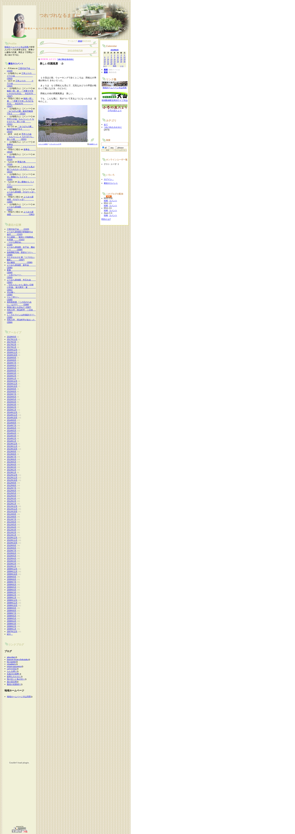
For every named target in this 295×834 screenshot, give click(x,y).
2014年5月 (11, 431)
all (106, 148)
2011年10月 (12, 511)
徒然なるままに (14, 676)
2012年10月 (12, 480)
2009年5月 (11, 587)
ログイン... (109, 179)
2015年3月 (11, 404)
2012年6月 (11, 491)
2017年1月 (11, 347)
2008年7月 (11, 613)
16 (115, 59)
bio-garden (11, 662)
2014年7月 (11, 425)
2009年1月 (11, 597)
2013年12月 (12, 444)
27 (105, 64)
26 (124, 61)
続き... (10, 634)
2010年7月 (11, 551)
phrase (121, 148)
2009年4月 (11, 590)
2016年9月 (11, 357)
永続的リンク (93, 144)
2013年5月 (11, 462)
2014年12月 (12, 412)
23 (115, 61)
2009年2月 (11, 595)
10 (118, 57)
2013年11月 (12, 446)
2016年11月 (12, 352)
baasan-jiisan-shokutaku (17, 659)
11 (121, 57)
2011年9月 (11, 514)
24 (118, 61)
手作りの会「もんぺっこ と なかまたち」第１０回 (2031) (20, 121)
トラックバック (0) (55, 144)
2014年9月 (11, 420)
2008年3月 (11, 624)
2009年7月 (11, 582)
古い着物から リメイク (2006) (20, 184)
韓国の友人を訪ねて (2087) (19, 307)
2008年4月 (11, 621)
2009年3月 (11, 592)
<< (104, 66)
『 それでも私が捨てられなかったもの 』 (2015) (22, 169)
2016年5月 (11, 368)
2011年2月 (11, 532)
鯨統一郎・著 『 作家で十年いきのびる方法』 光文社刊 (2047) (25, 93)
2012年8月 (11, 485)
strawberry (11, 664)
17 (118, 59)
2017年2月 (11, 344)
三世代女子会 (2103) (18, 229)
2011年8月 (11, 517)
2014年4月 (11, 433)
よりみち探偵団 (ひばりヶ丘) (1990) (20, 199)
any (112, 148)
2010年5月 (11, 556)
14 (108, 59)
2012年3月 (11, 498)
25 (121, 61)
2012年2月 (11, 501)
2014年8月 (11, 423)
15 (111, 59)
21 (108, 61)
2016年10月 (12, 355)
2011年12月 (12, 506)
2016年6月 (11, 365)
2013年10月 (12, 449)
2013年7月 (11, 457)
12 (124, 57)
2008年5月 (11, 618)
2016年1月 (11, 378)
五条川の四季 (13, 674)
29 (111, 64)
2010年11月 (12, 540)
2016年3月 (11, 373)
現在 (114, 66)
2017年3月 (11, 342)
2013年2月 (11, 470)
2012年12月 (12, 475)
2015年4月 (11, 402)
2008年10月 (12, 605)
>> (122, 66)
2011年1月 (11, 535)
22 (111, 61)
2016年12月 (12, 350)
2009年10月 (12, 574)
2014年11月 (12, 415)
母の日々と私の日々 (16, 679)
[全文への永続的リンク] (39, 59)
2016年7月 (11, 363)
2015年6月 (11, 397)
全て (106, 124)
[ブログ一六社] (20, 831)
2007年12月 (12, 631)
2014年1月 (11, 441)
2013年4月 (11, 464)
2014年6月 (11, 428)
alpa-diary (11, 657)
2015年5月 (11, 399)
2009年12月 (12, 569)
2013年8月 (11, 454)
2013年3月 (11, 467)
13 (105, 59)
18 (121, 59)
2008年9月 (11, 608)
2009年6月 (11, 584)
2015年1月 (11, 410)
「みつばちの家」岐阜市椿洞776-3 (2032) (20, 129)
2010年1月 (11, 566)
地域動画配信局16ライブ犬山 (115, 100)
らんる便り (12, 671)
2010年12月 (12, 537)
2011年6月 (11, 522)
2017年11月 (12, 339)
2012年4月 (11, 496)
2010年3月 (11, 561)
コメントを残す (43, 144)
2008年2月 (11, 626)
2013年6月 (11, 459)
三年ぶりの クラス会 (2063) (22, 76)
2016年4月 (11, 371)
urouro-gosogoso (14, 666)
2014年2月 (11, 438)
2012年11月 (12, 477)
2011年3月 (11, 530)
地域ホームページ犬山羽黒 (16, 47)
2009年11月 (12, 571)
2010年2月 (11, 564)
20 (105, 61)
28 (108, 64)
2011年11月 (12, 509)
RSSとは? (106, 219)
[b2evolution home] (20, 828)
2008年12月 (12, 600)
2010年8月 (11, 548)
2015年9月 (11, 389)
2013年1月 (11, 472)
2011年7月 (11, 519)
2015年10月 (12, 386)
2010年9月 (11, 545)
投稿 (106, 200)
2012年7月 (11, 488)
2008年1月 (11, 629)
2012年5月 (11, 493)
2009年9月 (11, 577)
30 (115, 64)
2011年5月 (11, 524)
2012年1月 (11, 504)
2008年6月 (11, 616)
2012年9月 (11, 483)
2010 (80, 41)
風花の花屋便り (14, 684)
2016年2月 (11, 376)
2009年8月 (11, 579)
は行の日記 (12, 669)
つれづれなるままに (65, 59)
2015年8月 (11, 391)
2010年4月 (11, 558)
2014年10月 (12, 417)
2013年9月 (11, 451)
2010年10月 (12, 543)
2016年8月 (11, 360)
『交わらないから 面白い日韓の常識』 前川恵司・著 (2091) (22, 287)
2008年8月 (11, 611)
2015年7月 (11, 394)
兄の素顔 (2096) (19, 262)
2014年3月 (11, 436)
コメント (113, 200)
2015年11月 (12, 384)
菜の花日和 (12, 682)
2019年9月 (11, 337)
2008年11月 (12, 603)
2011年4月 (11, 527)
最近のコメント (15, 63)
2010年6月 (11, 553)
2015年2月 (11, 407)
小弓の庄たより (115, 110)
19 (124, 59)
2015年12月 (12, 381)
